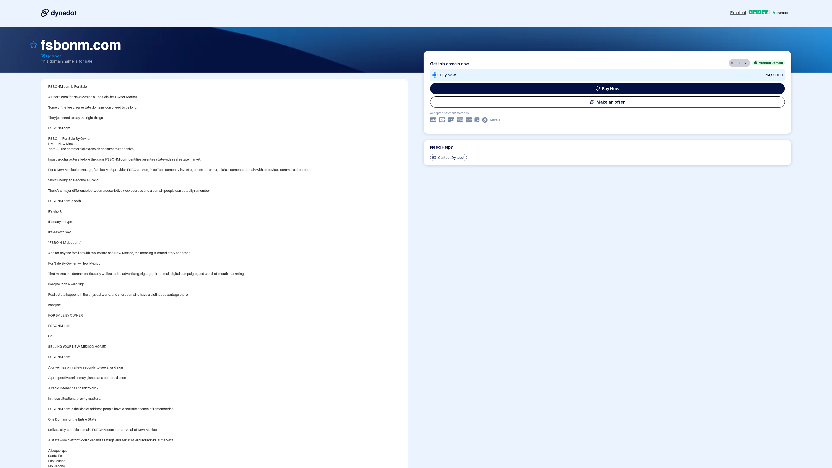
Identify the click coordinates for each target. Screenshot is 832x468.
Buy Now (610, 88)
